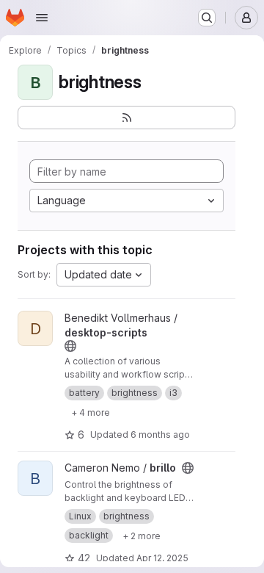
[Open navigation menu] (42, 17)
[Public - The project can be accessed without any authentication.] (70, 346)
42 (84, 558)
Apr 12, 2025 (162, 557)
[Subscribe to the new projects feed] (126, 117)
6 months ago (160, 434)
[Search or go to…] (207, 17)
